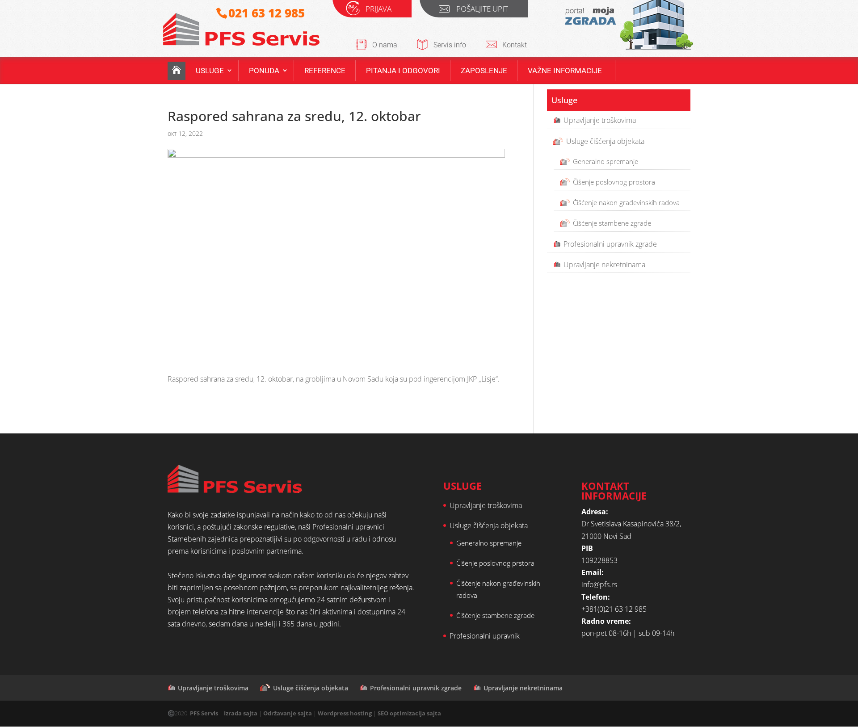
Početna (176, 71)
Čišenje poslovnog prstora (495, 563)
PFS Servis (204, 713)
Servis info (449, 45)
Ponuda (264, 70)
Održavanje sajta (287, 713)
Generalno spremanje (605, 160)
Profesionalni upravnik (485, 636)
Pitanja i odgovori (403, 70)
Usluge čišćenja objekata (605, 141)
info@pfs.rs (599, 584)
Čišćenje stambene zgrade (612, 223)
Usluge (210, 70)
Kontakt (514, 45)
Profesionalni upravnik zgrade (610, 243)
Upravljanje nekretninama (604, 264)
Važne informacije (565, 70)
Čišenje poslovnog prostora (614, 181)
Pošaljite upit (482, 10)
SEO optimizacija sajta (409, 713)
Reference (324, 70)
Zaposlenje (484, 70)
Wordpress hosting (345, 713)
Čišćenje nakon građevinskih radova (626, 202)
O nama (384, 45)
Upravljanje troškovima (600, 120)
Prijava (378, 10)
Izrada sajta (240, 713)
